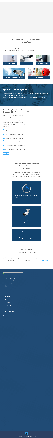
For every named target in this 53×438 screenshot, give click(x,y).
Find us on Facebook (44, 260)
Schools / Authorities (9, 305)
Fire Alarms (7, 302)
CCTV (6, 299)
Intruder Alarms (8, 296)
